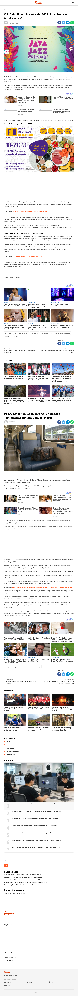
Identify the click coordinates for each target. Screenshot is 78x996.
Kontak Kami (7, 955)
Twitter (30, 982)
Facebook (8, 982)
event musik (44, 333)
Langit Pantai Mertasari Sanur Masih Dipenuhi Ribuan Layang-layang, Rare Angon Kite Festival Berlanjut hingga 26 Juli (62, 379)
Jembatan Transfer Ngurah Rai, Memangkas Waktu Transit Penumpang (35, 826)
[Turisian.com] (39, 2)
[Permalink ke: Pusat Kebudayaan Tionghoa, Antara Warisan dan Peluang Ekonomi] (15, 700)
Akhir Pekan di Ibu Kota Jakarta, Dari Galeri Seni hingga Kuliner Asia (34, 833)
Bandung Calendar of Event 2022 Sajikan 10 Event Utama (30, 211)
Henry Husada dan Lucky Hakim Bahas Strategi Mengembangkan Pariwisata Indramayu (62, 728)
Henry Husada (11, 754)
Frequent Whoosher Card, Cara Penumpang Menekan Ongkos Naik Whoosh (36, 811)
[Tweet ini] (63, 22)
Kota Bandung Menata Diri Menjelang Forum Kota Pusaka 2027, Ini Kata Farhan (13, 728)
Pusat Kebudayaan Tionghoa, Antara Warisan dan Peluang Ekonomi (13, 708)
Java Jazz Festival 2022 (11, 336)
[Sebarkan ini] (59, 22)
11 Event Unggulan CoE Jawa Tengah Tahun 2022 (28, 256)
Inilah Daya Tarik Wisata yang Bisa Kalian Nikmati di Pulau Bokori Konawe (19, 351)
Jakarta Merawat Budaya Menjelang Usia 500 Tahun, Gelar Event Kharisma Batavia (38, 378)
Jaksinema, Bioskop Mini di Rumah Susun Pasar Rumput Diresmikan (38, 708)
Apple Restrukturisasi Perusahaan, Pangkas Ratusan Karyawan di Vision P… (36, 804)
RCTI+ (8, 741)
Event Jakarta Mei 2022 (21, 333)
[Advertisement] (39, 186)
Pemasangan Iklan (9, 960)
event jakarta (9, 333)
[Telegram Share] (68, 22)
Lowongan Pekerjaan (10, 957)
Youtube (8, 985)
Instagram (53, 982)
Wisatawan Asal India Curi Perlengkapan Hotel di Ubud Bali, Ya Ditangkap (20, 681)
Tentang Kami (8, 952)
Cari (5, 860)
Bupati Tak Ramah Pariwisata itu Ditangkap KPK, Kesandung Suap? (57, 351)
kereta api (38, 667)
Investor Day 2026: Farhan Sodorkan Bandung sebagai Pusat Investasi (35, 818)
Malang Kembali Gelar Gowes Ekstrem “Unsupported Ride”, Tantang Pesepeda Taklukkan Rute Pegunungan (15, 401)
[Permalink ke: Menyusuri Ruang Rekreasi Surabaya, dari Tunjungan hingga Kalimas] (63, 700)
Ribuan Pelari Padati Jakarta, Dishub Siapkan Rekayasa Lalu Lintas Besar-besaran (61, 400)
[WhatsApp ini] (72, 22)
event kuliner (34, 333)
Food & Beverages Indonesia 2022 (60, 333)
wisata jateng (11, 745)
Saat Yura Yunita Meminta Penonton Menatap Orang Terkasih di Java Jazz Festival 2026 (39, 400)
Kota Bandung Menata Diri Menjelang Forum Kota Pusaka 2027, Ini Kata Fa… (36, 847)
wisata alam (10, 748)
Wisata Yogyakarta (13, 751)
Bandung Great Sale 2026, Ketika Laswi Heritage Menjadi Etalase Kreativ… (36, 840)
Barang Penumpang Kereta (12, 667)
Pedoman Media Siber (10, 975)
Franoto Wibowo (27, 667)
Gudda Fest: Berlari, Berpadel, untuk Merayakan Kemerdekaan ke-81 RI (14, 378)
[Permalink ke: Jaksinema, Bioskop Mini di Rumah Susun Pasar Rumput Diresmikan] (39, 700)
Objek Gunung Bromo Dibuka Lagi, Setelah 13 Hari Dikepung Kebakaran (38, 728)
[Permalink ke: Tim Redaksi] (6, 422)
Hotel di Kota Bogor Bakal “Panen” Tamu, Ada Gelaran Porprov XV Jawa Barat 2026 (59, 681)
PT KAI (45, 667)
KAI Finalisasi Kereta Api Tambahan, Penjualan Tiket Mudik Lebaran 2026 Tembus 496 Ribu (42, 587)
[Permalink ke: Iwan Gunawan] (6, 22)
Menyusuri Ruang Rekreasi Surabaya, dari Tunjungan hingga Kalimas (62, 708)
